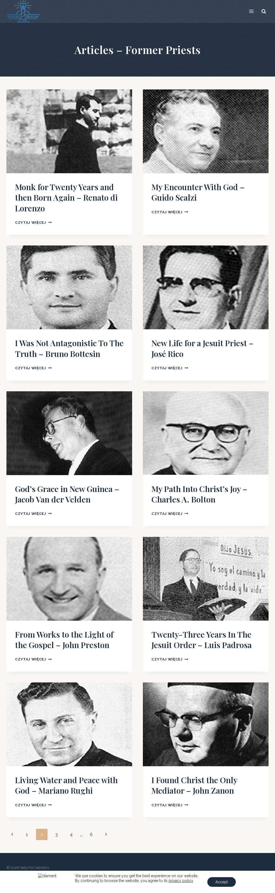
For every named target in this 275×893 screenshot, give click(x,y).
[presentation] (69, 131)
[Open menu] (251, 11)
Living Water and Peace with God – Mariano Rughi (66, 785)
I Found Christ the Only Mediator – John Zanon (194, 785)
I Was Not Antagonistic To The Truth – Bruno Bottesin (69, 348)
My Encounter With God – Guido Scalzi (198, 192)
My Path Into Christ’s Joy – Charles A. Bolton (199, 494)
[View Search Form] (264, 11)
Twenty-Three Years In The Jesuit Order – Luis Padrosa (201, 639)
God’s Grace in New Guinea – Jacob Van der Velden (67, 494)
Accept (221, 882)
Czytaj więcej (33, 222)
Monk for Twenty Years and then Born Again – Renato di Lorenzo (66, 198)
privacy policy (181, 880)
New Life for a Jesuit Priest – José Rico (202, 348)
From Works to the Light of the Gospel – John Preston (64, 639)
